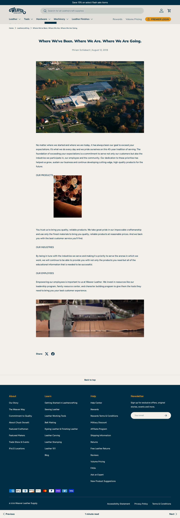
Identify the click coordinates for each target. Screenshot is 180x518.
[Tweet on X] (47, 354)
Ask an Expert (97, 474)
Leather (13, 19)
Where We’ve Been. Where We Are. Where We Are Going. (55, 28)
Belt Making (50, 422)
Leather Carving (52, 435)
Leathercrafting (23, 28)
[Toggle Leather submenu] (19, 19)
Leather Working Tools (55, 416)
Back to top (90, 380)
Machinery (59, 19)
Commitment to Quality (20, 416)
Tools (27, 19)
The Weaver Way (17, 409)
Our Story (13, 403)
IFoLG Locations (17, 448)
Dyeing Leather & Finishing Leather (61, 429)
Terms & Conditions (161, 504)
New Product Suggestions (103, 481)
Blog (47, 455)
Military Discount (99, 422)
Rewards (117, 19)
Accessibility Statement (118, 504)
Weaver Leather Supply (26, 503)
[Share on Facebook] (53, 354)
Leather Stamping (53, 442)
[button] (169, 11)
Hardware (41, 19)
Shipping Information (101, 435)
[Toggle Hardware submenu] (49, 19)
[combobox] (92, 11)
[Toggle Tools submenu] (31, 19)
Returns (94, 442)
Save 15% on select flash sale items (90, 2)
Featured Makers (17, 435)
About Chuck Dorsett (19, 422)
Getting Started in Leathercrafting (61, 403)
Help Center (96, 403)
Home (11, 28)
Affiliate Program (99, 429)
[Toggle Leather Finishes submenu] (91, 19)
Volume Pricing (134, 19)
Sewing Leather (52, 409)
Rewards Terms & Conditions (104, 416)
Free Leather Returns (100, 448)
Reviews (94, 455)
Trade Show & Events (19, 442)
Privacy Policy (141, 504)
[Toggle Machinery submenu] (67, 19)
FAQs (93, 468)
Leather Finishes (80, 19)
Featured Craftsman (18, 429)
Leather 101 (50, 448)
